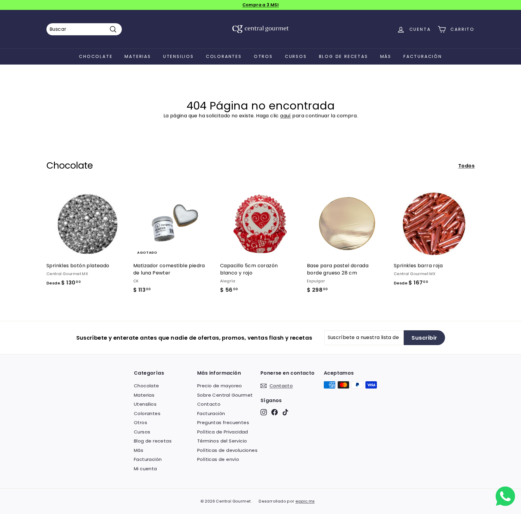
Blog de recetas (343, 56)
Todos (466, 165)
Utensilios (178, 56)
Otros (263, 56)
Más (385, 56)
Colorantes (224, 56)
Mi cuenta (145, 468)
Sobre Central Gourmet (225, 395)
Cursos (296, 56)
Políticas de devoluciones (227, 450)
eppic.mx (304, 501)
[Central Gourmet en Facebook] (274, 412)
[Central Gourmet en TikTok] (285, 412)
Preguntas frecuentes (223, 422)
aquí (285, 115)
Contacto (208, 404)
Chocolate (95, 56)
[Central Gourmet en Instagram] (263, 412)
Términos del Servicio (222, 441)
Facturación (422, 56)
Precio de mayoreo (219, 385)
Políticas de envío (218, 459)
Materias (138, 56)
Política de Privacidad (222, 432)
